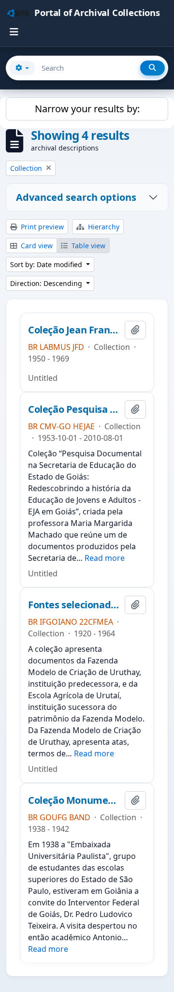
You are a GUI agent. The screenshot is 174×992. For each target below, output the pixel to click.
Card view (36, 245)
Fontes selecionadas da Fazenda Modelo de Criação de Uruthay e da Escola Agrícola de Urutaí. (74, 605)
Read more (105, 558)
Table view (87, 245)
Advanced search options (76, 197)
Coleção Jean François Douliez (74, 330)
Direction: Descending (47, 283)
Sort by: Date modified (47, 264)
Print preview (41, 226)
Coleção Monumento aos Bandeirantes (74, 800)
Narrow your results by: (87, 108)
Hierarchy (102, 226)
